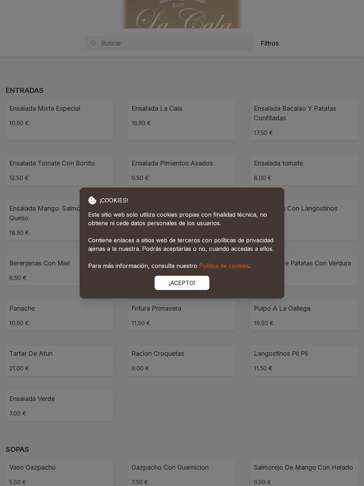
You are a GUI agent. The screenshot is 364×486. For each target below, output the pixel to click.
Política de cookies (224, 265)
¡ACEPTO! (182, 282)
